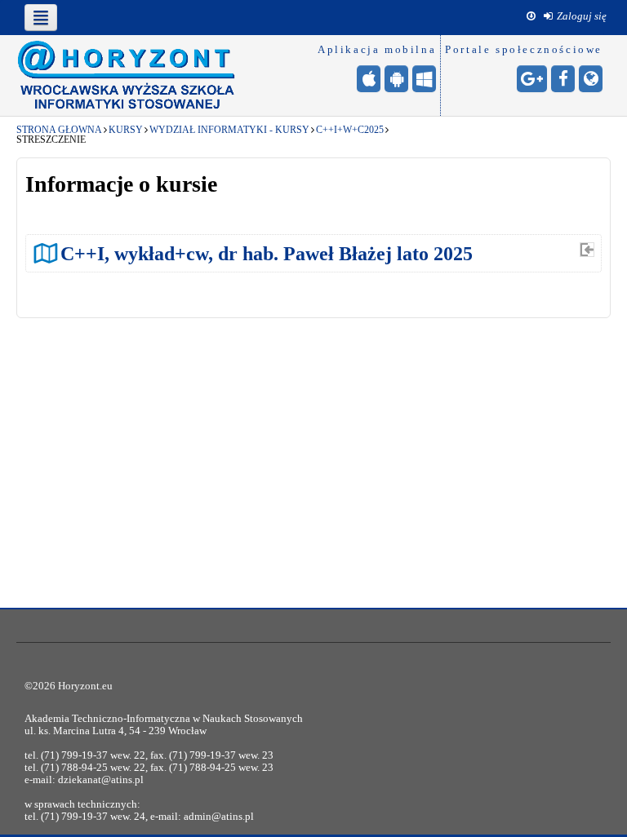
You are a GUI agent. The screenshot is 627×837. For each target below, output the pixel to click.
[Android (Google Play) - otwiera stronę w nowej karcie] (396, 78)
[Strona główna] (126, 75)
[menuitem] (575, 16)
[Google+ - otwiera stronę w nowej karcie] (532, 78)
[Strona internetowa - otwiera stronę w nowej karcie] (591, 78)
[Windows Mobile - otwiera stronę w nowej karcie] (424, 78)
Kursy (126, 129)
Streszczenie (51, 139)
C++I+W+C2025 (350, 129)
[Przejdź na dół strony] (531, 16)
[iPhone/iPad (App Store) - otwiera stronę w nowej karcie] (368, 78)
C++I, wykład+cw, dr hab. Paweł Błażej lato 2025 (266, 253)
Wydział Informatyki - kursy (229, 129)
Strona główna (59, 129)
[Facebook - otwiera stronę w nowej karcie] (563, 78)
